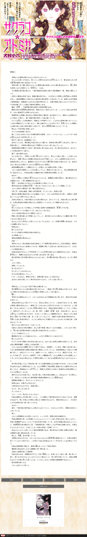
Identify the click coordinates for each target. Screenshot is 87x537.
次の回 (53, 480)
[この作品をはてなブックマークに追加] (76, 536)
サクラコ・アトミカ (18, 535)
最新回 (75, 480)
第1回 (11, 480)
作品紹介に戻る (43, 486)
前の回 (33, 480)
